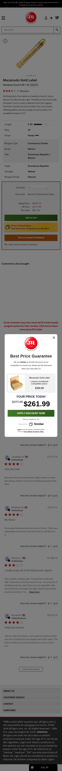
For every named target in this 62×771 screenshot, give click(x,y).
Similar (23, 362)
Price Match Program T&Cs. (34, 431)
